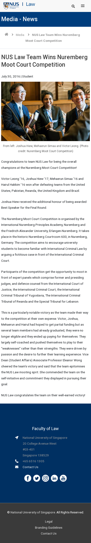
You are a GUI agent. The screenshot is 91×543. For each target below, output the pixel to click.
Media (20, 35)
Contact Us (30, 467)
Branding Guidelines (48, 527)
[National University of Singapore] (11, 6)
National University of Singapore (32, 512)
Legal (48, 521)
